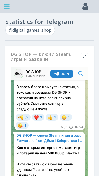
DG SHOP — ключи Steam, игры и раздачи (41, 57)
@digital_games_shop (30, 30)
